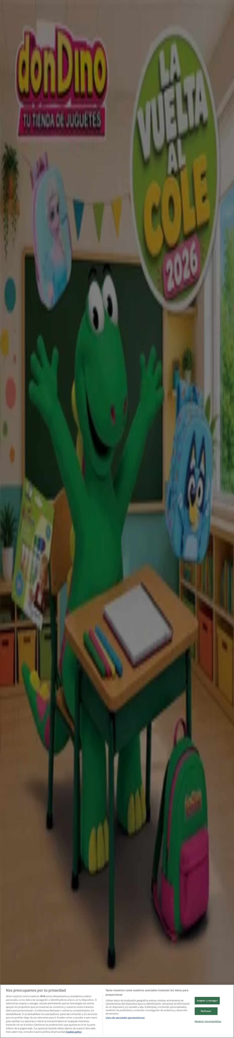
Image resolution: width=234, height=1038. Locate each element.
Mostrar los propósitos (208, 1021)
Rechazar (206, 1011)
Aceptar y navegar (207, 1000)
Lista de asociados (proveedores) (125, 1017)
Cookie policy (74, 1031)
